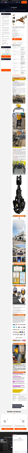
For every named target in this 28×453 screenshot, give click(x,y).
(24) (5, 25)
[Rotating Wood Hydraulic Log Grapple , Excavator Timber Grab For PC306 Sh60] (7, 419)
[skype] (4, 54)
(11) (5, 23)
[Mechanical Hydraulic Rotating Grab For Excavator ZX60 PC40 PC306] (20, 419)
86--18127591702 (25, 0)
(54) (6, 34)
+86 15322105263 (21, 396)
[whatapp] (6, 54)
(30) (6, 32)
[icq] (9, 54)
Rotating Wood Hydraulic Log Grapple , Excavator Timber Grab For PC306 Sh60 (7, 426)
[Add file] (13, 452)
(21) (5, 30)
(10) (4, 40)
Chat (24, 2)
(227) (5, 18)
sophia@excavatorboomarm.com (16, 0)
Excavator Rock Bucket (22, 398)
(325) (5, 44)
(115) (5, 27)
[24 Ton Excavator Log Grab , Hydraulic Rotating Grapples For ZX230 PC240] (21, 20)
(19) (5, 21)
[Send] (26, 452)
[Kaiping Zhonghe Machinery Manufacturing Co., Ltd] (5, 2)
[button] (13, 25)
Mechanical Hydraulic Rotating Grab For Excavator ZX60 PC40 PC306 (20, 426)
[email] (7, 54)
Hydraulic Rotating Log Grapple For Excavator (18, 406)
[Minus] (26, 435)
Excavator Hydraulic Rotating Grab (17, 407)
